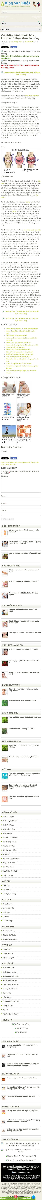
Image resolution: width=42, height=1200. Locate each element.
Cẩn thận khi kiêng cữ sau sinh (16, 336)
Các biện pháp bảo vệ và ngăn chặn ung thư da (23, 690)
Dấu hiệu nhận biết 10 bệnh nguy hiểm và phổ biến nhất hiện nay (24, 774)
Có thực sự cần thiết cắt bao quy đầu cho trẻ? (24, 531)
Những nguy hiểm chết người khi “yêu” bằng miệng (22, 1046)
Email (3, 503)
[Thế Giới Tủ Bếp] (21, 1028)
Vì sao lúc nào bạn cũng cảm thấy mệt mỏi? (24, 673)
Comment (4, 476)
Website (4, 511)
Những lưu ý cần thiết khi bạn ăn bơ (18, 342)
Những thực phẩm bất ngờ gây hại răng (22, 1111)
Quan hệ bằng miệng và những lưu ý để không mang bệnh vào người (23, 1064)
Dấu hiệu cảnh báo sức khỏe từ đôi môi (25, 633)
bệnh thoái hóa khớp (32, 96)
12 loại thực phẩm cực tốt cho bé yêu (18, 363)
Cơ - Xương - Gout (16, 42)
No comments (29, 42)
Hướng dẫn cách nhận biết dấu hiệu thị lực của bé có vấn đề (25, 542)
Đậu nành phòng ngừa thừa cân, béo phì (19, 352)
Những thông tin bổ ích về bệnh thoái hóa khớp (22, 329)
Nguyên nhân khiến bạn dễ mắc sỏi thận (23, 610)
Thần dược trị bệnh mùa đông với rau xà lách (24, 746)
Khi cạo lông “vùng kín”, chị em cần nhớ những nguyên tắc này (23, 1088)
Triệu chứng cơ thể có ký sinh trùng (23, 649)
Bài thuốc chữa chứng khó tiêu (21, 729)
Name (3, 496)
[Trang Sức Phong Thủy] (21, 314)
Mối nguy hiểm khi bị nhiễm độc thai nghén (23, 593)
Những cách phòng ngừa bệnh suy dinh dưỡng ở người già (23, 1130)
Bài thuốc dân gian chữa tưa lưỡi (22, 700)
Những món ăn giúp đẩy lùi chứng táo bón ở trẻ (22, 345)
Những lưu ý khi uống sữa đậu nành (18, 349)
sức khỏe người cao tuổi (32, 230)
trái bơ (28, 202)
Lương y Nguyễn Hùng (12, 1179)
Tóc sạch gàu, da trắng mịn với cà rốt (22, 1078)
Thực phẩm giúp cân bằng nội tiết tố (18, 356)
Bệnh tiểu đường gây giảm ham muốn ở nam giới (24, 622)
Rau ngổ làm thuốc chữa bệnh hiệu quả (25, 717)
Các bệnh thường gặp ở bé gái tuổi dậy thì (25, 554)
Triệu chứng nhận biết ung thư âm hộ (24, 581)
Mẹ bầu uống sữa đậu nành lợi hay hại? (19, 354)
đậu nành (13, 464)
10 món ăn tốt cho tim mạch (15, 347)
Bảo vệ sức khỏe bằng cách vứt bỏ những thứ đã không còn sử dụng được (23, 786)
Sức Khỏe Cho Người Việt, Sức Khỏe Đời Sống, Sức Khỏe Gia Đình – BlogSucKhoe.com (21, 1176)
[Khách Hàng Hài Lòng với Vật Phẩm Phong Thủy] (21, 1024)
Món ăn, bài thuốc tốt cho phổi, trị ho (24, 757)
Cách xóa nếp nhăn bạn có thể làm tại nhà (23, 1096)
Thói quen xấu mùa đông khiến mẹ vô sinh (24, 570)
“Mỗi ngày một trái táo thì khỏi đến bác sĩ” (24, 661)
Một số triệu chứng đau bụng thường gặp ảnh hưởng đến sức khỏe (23, 1120)
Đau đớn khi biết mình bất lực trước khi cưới (22, 1055)
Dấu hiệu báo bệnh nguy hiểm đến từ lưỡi (24, 797)
